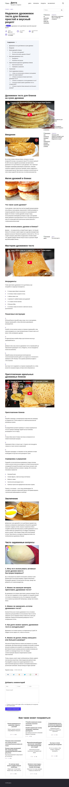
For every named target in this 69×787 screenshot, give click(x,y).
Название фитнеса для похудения (57, 120)
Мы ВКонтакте (51, 3)
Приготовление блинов (17, 64)
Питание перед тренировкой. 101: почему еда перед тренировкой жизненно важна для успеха (13, 750)
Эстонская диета (56, 238)
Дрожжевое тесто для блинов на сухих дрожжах (21, 45)
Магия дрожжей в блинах (15, 50)
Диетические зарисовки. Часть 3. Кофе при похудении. (57, 18)
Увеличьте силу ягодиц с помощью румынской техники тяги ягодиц (34, 766)
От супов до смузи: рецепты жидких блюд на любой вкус (14, 766)
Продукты (43, 3)
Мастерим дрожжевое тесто (16, 56)
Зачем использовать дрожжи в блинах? (21, 54)
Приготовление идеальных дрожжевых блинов (21, 62)
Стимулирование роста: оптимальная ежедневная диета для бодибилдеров (55, 725)
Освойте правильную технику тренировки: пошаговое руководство (34, 729)
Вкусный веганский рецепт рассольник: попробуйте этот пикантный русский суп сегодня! (34, 745)
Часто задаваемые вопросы (16, 71)
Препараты (36, 3)
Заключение (12, 68)
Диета (14, 2)
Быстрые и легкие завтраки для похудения (55, 743)
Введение (11, 48)
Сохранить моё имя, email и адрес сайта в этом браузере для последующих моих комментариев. (22, 705)
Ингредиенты (15, 58)
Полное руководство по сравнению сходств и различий (14, 725)
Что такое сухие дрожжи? (18, 52)
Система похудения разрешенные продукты (57, 127)
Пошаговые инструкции (17, 60)
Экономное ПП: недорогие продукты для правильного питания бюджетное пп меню (58, 136)
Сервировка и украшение (18, 66)
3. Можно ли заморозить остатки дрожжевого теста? (24, 80)
